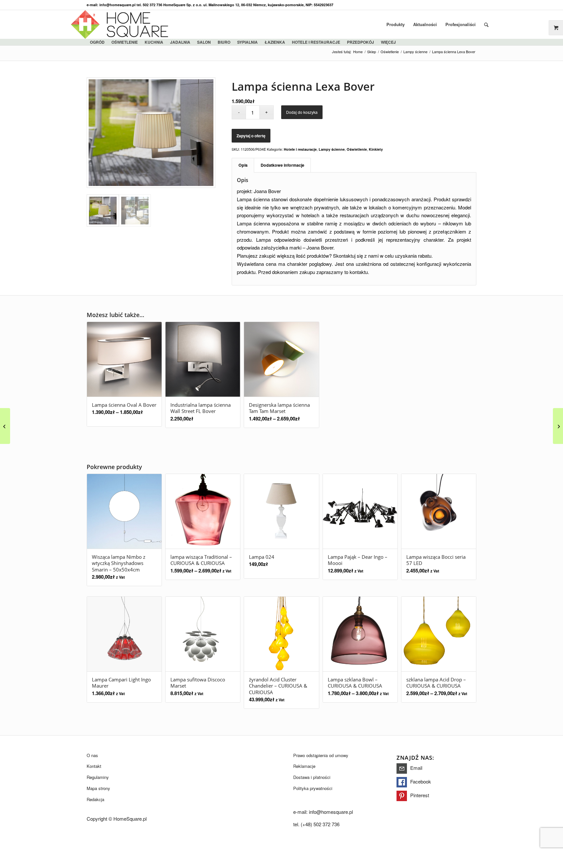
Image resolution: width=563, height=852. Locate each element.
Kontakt (94, 766)
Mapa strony (98, 788)
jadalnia (180, 42)
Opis (243, 165)
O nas (92, 755)
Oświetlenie (124, 42)
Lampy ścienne (332, 149)
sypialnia (247, 42)
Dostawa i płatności (311, 777)
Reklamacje (304, 766)
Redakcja (95, 799)
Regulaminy (98, 777)
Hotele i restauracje (316, 42)
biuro (224, 42)
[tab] (243, 165)
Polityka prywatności (312, 788)
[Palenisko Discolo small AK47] (558, 426)
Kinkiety (376, 149)
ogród (97, 42)
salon (204, 42)
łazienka (275, 42)
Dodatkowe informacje (282, 165)
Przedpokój (360, 42)
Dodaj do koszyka (302, 112)
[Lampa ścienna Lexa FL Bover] (5, 426)
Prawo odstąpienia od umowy (320, 755)
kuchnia (154, 42)
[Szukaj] (486, 24)
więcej (388, 42)
